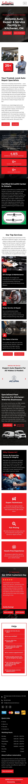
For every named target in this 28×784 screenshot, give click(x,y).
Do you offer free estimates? (11, 641)
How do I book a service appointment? (13, 670)
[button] (2, 379)
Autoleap (18, 782)
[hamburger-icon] (25, 3)
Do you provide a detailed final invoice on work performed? (13, 647)
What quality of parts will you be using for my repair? (14, 657)
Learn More (5, 124)
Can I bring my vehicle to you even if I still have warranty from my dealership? (13, 664)
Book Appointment (19, 33)
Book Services (7, 425)
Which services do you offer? (13, 631)
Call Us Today (7, 33)
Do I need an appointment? (14, 652)
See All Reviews (8, 612)
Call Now (15, 124)
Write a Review (20, 612)
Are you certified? (11, 636)
